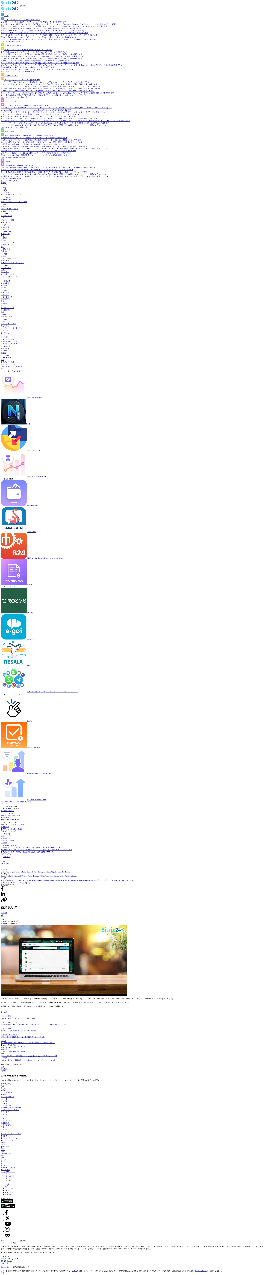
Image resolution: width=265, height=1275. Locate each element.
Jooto (2, 1155)
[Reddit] (7, 1237)
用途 (2, 1127)
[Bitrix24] (10, 4)
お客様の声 (5, 1123)
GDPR (7, 1190)
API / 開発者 (5, 1170)
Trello (3, 1150)
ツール (3, 1088)
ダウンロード (6, 1136)
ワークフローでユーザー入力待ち (13, 1051)
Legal (7, 1184)
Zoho (2, 1148)
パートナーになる (7, 1178)
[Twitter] (7, 1220)
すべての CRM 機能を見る (10, 41)
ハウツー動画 (6, 1105)
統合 (2, 368)
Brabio (3, 1152)
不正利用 (8, 1194)
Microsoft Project (6, 1153)
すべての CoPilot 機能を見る (11, 178)
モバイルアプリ (6, 1165)
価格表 (3, 183)
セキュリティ (10, 1192)
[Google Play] (8, 1207)
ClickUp (3, 1144)
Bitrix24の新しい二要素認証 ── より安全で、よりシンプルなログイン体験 (28, 1060)
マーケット (5, 1163)
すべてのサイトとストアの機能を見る (15, 127)
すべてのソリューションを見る (12, 366)
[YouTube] (8, 1226)
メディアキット (6, 1092)
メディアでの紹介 (7, 1097)
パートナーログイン (8, 1180)
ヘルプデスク (32, 1006)
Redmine (4, 1159)
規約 (6, 1186)
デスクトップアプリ (8, 1167)
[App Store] (7, 1203)
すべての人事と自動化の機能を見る (14, 157)
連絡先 (3, 1094)
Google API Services (8, 1172)
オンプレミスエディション (11, 1134)
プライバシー (10, 1188)
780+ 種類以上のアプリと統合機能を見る (16, 802)
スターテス (5, 1112)
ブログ (3, 885)
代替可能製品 (6, 1125)
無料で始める (6, 854)
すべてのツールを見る (9, 181)
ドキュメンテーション (9, 1138)
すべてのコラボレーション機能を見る (15, 97)
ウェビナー (5, 1103)
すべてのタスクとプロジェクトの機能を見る (17, 71)
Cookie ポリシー (7, 1267)
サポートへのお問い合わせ (11, 1108)
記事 (2, 1118)
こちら (74, 1271)
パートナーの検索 (7, 1176)
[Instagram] (7, 1231)
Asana (3, 1142)
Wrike (3, 1157)
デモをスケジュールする (10, 1110)
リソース (4, 1129)
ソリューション (6, 1121)
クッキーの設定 (200, 1271)
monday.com (5, 1146)
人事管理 (4, 913)
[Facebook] (6, 1214)
